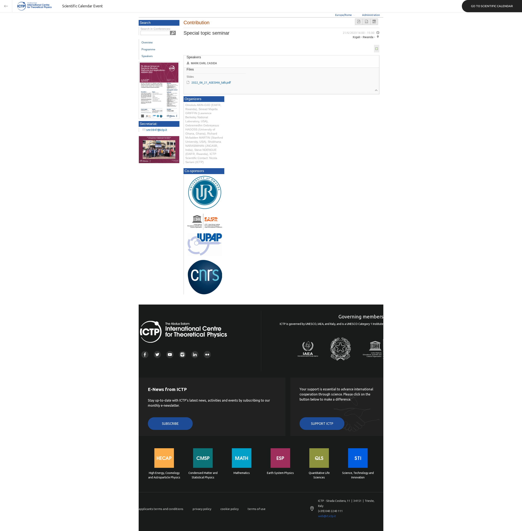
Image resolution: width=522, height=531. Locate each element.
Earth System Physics (280, 473)
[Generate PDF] (359, 22)
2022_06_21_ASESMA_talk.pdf (211, 82)
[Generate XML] (366, 22)
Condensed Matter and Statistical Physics (203, 475)
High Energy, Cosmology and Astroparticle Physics (164, 475)
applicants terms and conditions (161, 509)
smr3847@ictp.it (156, 129)
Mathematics (241, 473)
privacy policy (201, 509)
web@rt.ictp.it (327, 516)
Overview (147, 42)
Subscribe (170, 423)
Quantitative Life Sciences (319, 475)
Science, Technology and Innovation (358, 475)
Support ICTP (322, 423)
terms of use (256, 509)
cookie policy (229, 509)
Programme (148, 49)
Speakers (147, 56)
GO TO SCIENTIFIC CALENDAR (492, 6)
